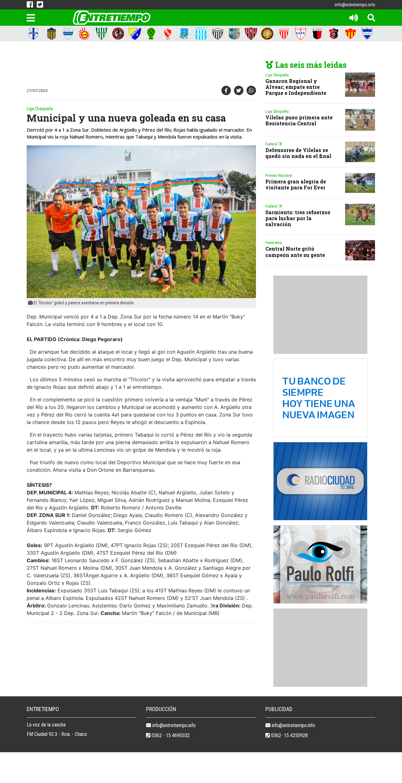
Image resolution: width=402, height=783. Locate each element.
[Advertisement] (140, 65)
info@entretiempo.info (355, 4)
